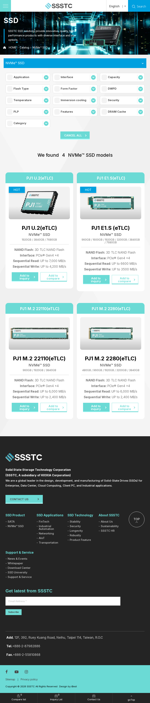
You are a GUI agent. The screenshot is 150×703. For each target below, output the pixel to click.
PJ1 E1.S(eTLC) (111, 178)
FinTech (44, 521)
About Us (107, 521)
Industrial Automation (46, 527)
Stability (75, 521)
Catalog (24, 47)
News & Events (17, 558)
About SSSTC (109, 515)
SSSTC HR (108, 530)
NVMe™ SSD (40, 47)
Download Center (19, 568)
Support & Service (19, 552)
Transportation (48, 542)
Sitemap (10, 679)
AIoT (42, 538)
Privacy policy (29, 679)
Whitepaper (15, 563)
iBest (74, 686)
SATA (11, 521)
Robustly (75, 535)
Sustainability (110, 526)
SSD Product (15, 515)
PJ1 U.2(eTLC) (39, 178)
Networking (46, 533)
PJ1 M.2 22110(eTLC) (39, 308)
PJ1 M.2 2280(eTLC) (111, 308)
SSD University (17, 572)
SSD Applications (50, 515)
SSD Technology (80, 515)
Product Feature (80, 540)
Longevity (76, 530)
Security (75, 526)
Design (63, 686)
